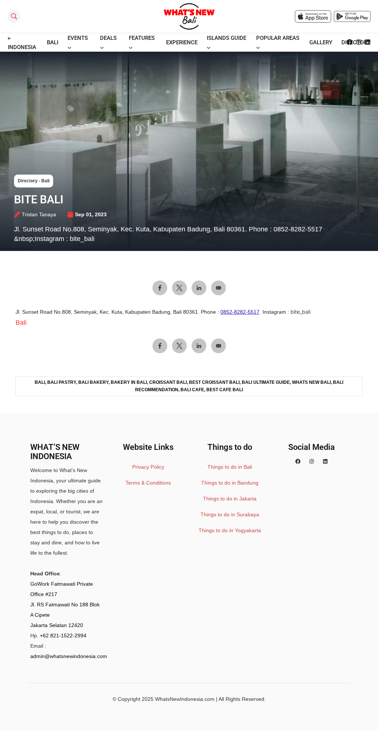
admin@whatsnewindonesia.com (68, 656)
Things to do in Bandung (229, 483)
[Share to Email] (218, 287)
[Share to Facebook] (159, 287)
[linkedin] (325, 461)
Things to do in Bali (229, 467)
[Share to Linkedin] (199, 287)
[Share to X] (179, 287)
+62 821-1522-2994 (63, 635)
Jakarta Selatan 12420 (56, 625)
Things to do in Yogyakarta (230, 530)
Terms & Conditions (148, 483)
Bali (21, 322)
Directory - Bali (33, 180)
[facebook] (297, 461)
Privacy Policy (148, 467)
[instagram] (311, 461)
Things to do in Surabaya (229, 514)
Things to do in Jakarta (230, 499)
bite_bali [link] (300, 312)
